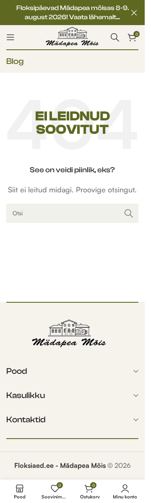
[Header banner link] (72, 12)
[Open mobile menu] (10, 37)
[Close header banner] (134, 12)
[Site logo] (72, 36)
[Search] (115, 37)
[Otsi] (128, 213)
